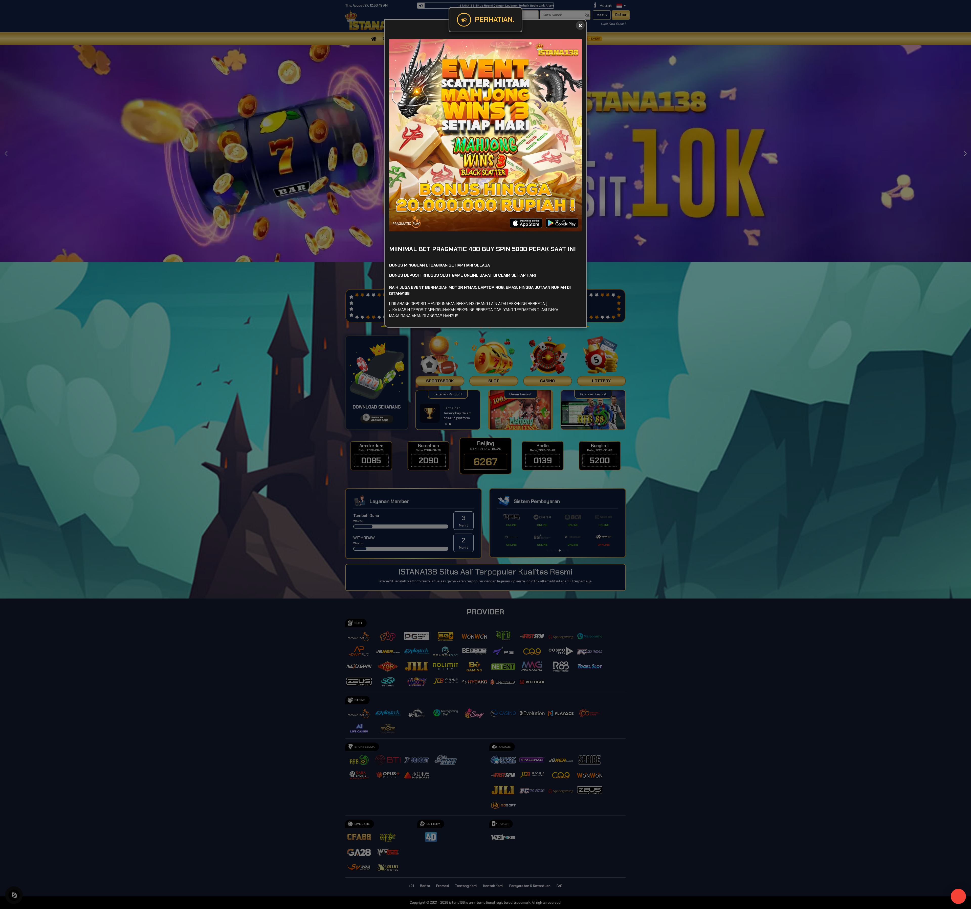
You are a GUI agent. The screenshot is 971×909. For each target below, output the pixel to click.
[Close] (580, 25)
